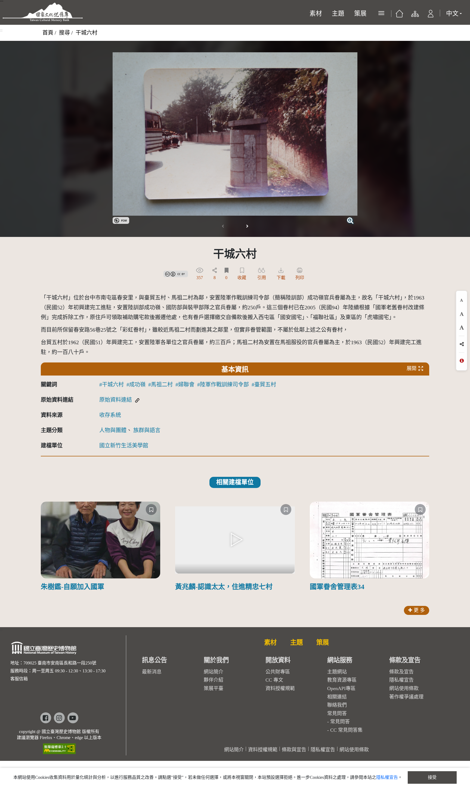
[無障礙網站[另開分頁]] (59, 747)
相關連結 (337, 697)
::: (1, 30)
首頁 (47, 33)
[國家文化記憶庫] (43, 12)
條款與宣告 (294, 749)
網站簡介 (213, 672)
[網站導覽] (415, 15)
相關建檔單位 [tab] (235, 482)
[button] (431, 15)
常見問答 (340, 721)
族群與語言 (146, 430)
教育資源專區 (342, 680)
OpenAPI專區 (341, 688)
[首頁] (399, 15)
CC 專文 (274, 680)
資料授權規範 (280, 688)
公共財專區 (277, 672)
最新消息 (152, 672)
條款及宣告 (401, 672)
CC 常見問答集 (346, 730)
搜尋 (64, 33)
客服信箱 (19, 678)
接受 (432, 777)
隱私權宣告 (401, 680)
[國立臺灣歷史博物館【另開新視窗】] (44, 649)
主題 (338, 13)
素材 (316, 13)
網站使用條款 (404, 688)
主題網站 (337, 672)
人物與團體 (112, 430)
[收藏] (151, 509)
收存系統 (110, 415)
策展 (360, 13)
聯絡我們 (337, 705)
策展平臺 (213, 688)
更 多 (419, 610)
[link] (121, 220)
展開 (411, 368)
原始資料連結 (115, 400)
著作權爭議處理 (406, 697)
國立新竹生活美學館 (123, 446)
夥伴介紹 (213, 680)
